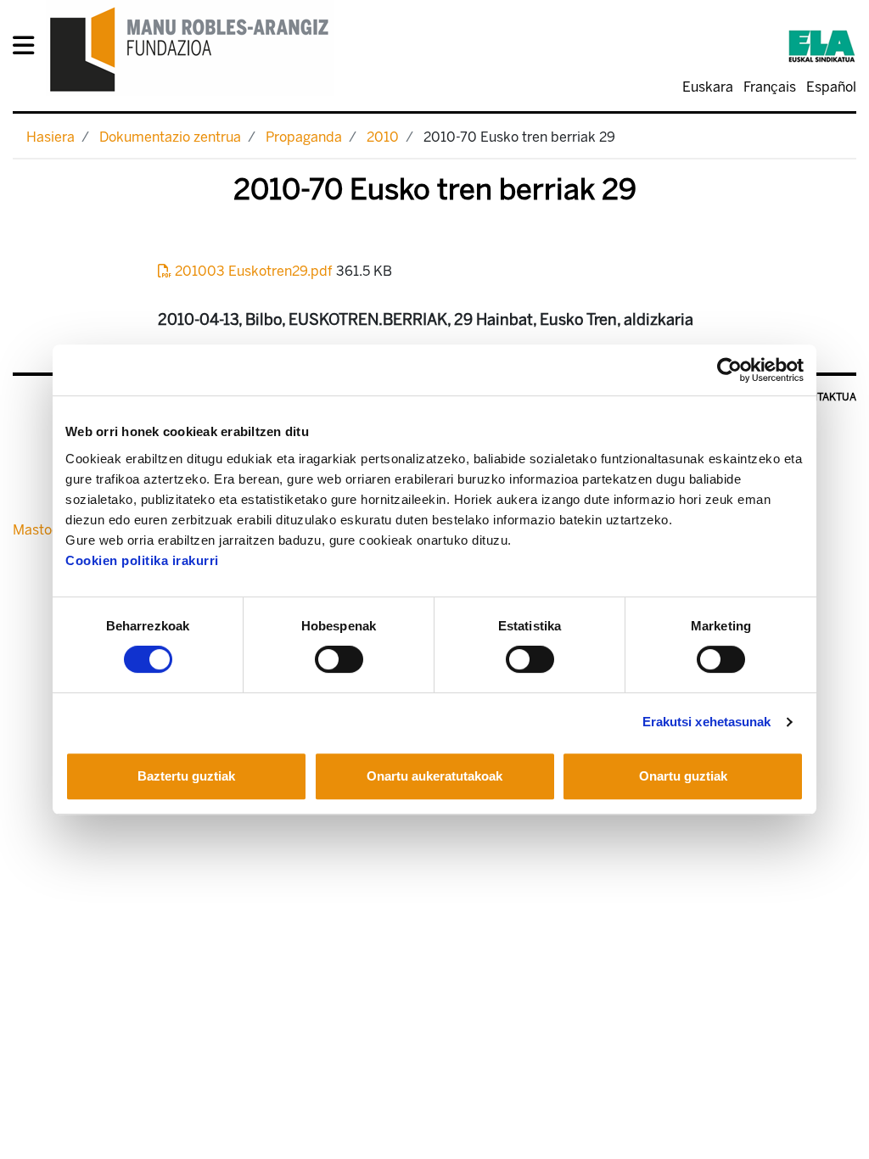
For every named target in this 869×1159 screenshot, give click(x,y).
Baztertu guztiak (186, 776)
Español (831, 87)
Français (769, 87)
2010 (383, 137)
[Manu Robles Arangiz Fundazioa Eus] (189, 49)
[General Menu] (28, 49)
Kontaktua (826, 397)
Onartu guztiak (683, 776)
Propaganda (304, 137)
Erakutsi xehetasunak (706, 721)
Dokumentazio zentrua (170, 137)
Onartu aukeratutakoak (434, 776)
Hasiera (50, 137)
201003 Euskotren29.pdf (253, 271)
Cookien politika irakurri (142, 560)
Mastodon (44, 530)
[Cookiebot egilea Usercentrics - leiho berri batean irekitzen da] (729, 370)
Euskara (707, 87)
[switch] (339, 659)
